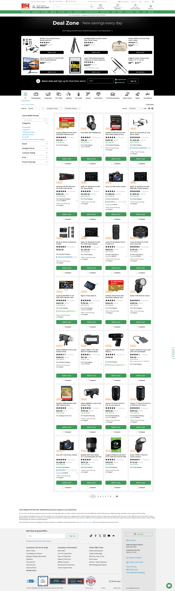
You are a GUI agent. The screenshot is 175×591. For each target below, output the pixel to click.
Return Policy (30, 551)
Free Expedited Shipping (135, 572)
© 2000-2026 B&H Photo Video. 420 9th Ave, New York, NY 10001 (44, 588)
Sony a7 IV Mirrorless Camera (115, 186)
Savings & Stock (52, 108)
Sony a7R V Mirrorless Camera (66, 455)
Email (91, 81)
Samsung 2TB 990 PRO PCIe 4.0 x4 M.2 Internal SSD (65, 187)
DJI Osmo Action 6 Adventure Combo (66, 243)
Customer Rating (71, 108)
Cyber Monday (30, 104)
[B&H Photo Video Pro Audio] (26, 6)
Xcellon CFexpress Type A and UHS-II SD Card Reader (140, 351)
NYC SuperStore (125, 1)
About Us (133, 1)
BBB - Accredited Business (31, 581)
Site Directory (30, 565)
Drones (88, 98)
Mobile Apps (116, 581)
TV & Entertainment (113, 98)
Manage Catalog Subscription (36, 556)
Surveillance (148, 98)
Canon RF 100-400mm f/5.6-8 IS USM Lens (115, 243)
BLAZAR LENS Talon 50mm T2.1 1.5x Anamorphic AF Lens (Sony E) (91, 456)
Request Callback (135, 558)
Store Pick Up (131, 567)
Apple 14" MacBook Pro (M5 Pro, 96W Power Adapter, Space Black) (90, 244)
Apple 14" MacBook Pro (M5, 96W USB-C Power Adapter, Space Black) (140, 188)
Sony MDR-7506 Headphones (91, 133)
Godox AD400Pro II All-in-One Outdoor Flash (66, 351)
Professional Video (28, 132)
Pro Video (58, 98)
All (25, 98)
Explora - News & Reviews (98, 562)
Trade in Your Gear (136, 562)
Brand (31, 108)
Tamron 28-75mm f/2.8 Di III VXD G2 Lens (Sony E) (114, 404)
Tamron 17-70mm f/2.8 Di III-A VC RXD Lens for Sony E (140, 404)
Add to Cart (52, 52)
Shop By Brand (31, 568)
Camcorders (98, 98)
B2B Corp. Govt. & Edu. (97, 556)
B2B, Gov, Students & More (38, 1)
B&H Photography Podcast (98, 565)
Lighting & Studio (28, 134)
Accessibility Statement (132, 588)
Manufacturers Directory (66, 565)
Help (140, 1)
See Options (140, 72)
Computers (48, 98)
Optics (137, 98)
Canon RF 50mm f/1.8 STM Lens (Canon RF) (139, 243)
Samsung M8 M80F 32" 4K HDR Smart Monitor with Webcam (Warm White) (65, 297)
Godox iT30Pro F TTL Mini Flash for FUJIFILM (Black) (89, 351)
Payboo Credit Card (64, 559)
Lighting (68, 98)
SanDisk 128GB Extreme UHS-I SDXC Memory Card (66, 404)
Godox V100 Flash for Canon (140, 296)
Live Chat (146, 1)
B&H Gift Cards (132, 569)
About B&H (61, 551)
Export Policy (117, 588)
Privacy (103, 588)
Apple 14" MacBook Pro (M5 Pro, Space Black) (90, 187)
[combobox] (135, 108)
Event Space (93, 559)
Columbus (84, 15)
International (30, 562)
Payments (29, 559)
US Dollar (140, 534)
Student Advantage (95, 553)
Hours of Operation (64, 556)
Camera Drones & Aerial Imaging (33, 139)
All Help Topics (31, 570)
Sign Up (133, 81)
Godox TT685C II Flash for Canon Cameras (139, 456)
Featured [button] (132, 108)
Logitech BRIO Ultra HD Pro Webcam (114, 351)
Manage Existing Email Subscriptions (38, 541)
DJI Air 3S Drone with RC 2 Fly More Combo (140, 133)
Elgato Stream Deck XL (88, 296)
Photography (36, 98)
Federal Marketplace (96, 551)
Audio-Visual (127, 98)
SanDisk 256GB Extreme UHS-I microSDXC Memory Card (66, 133)
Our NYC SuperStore (65, 553)
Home (23, 104)
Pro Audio (78, 98)
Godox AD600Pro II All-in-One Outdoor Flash (91, 404)
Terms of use (89, 588)
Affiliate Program (63, 562)
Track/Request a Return (34, 553)
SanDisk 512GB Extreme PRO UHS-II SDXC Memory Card (115, 133)
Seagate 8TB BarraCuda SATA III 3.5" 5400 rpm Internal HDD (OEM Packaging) (115, 456)
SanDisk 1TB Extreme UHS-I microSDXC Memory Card (114, 296)
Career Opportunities (65, 568)
